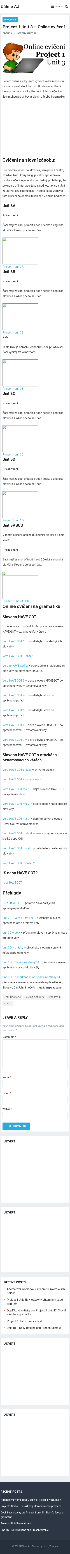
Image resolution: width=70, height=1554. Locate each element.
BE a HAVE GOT (12, 903)
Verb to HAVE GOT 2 (16, 665)
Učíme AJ (10, 6)
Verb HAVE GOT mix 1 (16, 789)
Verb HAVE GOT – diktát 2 (19, 863)
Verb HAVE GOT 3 (14, 680)
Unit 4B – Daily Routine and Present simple (34, 1328)
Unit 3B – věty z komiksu (18, 918)
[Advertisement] (35, 129)
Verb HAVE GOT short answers (22, 779)
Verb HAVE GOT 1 (14, 641)
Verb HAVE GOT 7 (14, 739)
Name (7, 1077)
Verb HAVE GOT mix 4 (16, 848)
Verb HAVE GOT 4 (14, 695)
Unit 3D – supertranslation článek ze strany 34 (31, 977)
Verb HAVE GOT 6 (14, 725)
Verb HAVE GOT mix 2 (16, 804)
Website (7, 1109)
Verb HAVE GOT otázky (17, 769)
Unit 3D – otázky (13, 947)
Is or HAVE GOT (12, 882)
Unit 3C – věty (11, 932)
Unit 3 (9, 1003)
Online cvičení (13, 997)
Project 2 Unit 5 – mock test (24, 1321)
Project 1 (10, 19)
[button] (56, 7)
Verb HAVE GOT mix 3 (16, 818)
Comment (9, 1037)
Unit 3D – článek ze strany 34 (21, 962)
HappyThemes (50, 1546)
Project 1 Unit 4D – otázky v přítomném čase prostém (31, 1506)
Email (7, 1093)
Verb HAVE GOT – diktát (17, 656)
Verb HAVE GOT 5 (14, 710)
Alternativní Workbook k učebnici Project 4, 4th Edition (31, 1499)
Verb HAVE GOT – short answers (23, 833)
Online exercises (35, 997)
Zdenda (7, 33)
